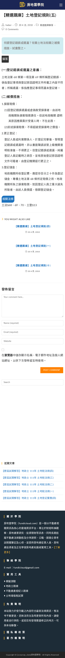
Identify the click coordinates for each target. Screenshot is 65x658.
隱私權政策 (16, 632)
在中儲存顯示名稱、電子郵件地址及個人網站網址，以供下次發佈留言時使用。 (32, 358)
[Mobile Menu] (61, 4)
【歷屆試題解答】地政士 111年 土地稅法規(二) (28, 484)
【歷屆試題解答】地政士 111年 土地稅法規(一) (28, 491)
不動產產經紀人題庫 (16, 591)
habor (8, 25)
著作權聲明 (16, 638)
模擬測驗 (10, 581)
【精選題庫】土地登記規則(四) (33, 226)
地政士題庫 (11, 586)
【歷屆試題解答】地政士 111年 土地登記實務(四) (29, 498)
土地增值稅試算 (14, 596)
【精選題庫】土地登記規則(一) (33, 246)
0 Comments (12, 29)
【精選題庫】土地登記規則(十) (33, 265)
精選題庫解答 (46, 25)
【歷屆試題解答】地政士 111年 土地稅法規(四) (28, 471)
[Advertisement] (32, 423)
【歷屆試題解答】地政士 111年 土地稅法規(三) (28, 478)
